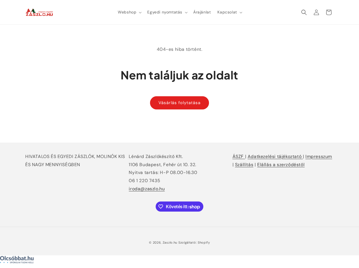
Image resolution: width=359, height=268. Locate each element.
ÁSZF (239, 156)
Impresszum (318, 156)
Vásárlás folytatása (179, 103)
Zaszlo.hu (170, 242)
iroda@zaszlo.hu (147, 189)
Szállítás (244, 165)
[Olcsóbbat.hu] (179, 261)
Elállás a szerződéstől (281, 165)
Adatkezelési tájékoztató (275, 156)
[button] (129, 12)
